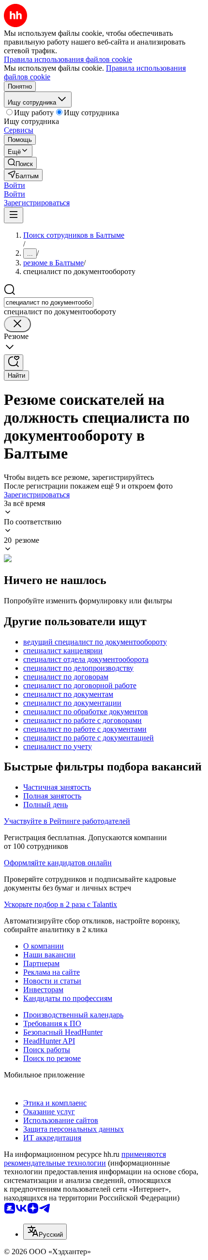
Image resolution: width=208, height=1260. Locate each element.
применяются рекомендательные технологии (85, 1158)
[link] (20, 163)
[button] (14, 185)
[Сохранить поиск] (13, 362)
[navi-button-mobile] (13, 215)
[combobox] (48, 302)
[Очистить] (17, 324)
